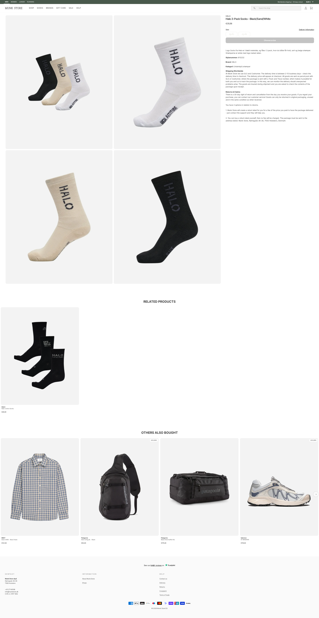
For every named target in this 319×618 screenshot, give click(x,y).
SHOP (31, 8)
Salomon (244, 538)
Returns (162, 587)
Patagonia (84, 538)
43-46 (244, 34)
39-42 (231, 34)
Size (270, 30)
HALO (228, 16)
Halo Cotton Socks (7, 408)
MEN (6, 2)
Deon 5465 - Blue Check (9, 540)
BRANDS (49, 8)
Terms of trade (164, 595)
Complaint (163, 591)
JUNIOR (22, 2)
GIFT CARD (61, 8)
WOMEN (14, 2)
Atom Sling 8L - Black (88, 540)
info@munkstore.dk (11, 592)
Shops (84, 583)
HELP (78, 8)
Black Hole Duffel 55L (168, 540)
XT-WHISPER (245, 540)
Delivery (162, 583)
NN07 (3, 538)
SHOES (40, 8)
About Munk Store (88, 579)
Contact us (163, 579)
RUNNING (30, 2)
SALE (71, 8)
